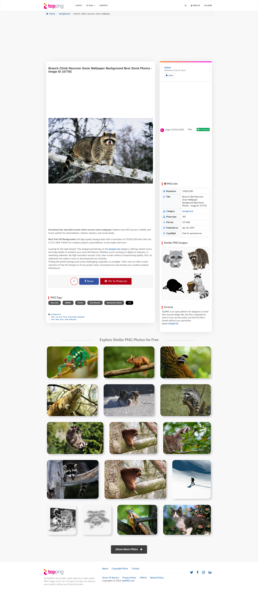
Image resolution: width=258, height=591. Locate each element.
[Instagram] (203, 572)
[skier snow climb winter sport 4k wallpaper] (191, 479)
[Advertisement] (129, 40)
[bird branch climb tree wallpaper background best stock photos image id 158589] (185, 362)
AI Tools (89, 5)
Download (204, 129)
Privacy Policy (129, 578)
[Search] (185, 6)
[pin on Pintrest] (93, 350)
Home (52, 14)
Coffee (170, 75)
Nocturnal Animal (114, 303)
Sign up (196, 5)
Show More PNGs (127, 549)
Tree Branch (95, 303)
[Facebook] (198, 572)
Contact (103, 5)
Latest (78, 5)
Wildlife (68, 303)
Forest (80, 303)
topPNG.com (128, 581)
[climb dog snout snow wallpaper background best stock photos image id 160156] (129, 400)
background (64, 14)
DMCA (143, 578)
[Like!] (74, 281)
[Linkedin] (210, 572)
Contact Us (173, 324)
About (105, 569)
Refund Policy (157, 578)
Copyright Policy (120, 569)
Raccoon (54, 303)
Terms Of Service (110, 578)
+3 (129, 303)
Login (209, 5)
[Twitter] (191, 572)
